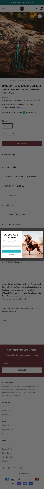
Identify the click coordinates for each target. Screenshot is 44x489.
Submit (11, 251)
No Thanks (11, 254)
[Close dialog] (42, 232)
